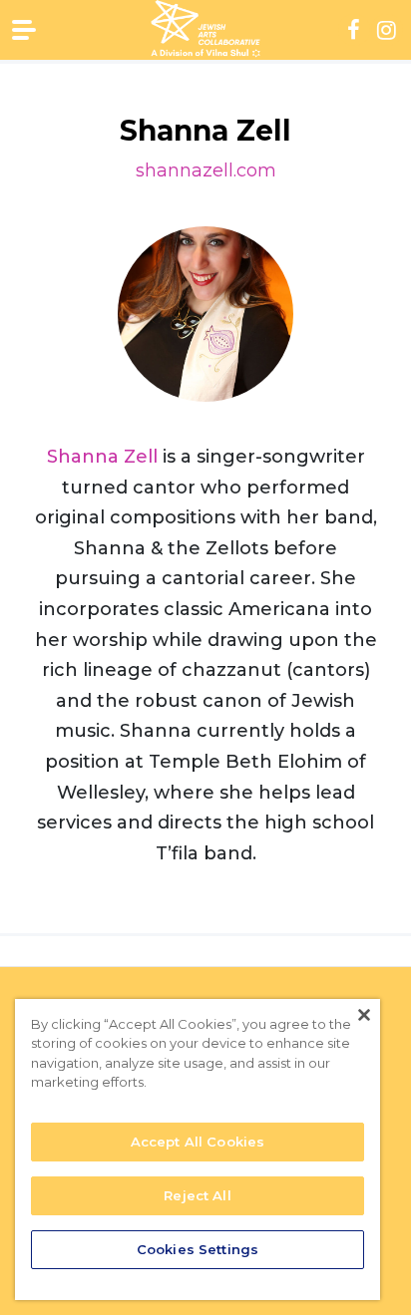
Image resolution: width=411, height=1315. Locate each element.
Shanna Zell (102, 457)
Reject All (197, 1195)
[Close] (364, 1015)
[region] (197, 1149)
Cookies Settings (197, 1249)
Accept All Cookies (197, 1142)
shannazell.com (206, 170)
